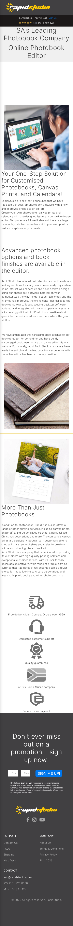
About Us (45, 842)
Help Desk (10, 860)
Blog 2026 (46, 860)
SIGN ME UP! (49, 773)
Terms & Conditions (52, 848)
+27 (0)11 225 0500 (16, 883)
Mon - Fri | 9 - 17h (15, 889)
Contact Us (11, 842)
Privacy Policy (48, 854)
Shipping (9, 854)
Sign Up (53, 18)
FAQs (7, 848)
